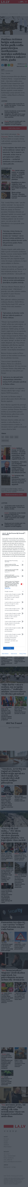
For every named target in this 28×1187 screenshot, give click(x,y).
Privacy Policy (22, 653)
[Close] (24, 533)
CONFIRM (8, 648)
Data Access (14, 653)
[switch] (22, 565)
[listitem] (14, 561)
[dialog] (14, 593)
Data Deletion (5, 653)
